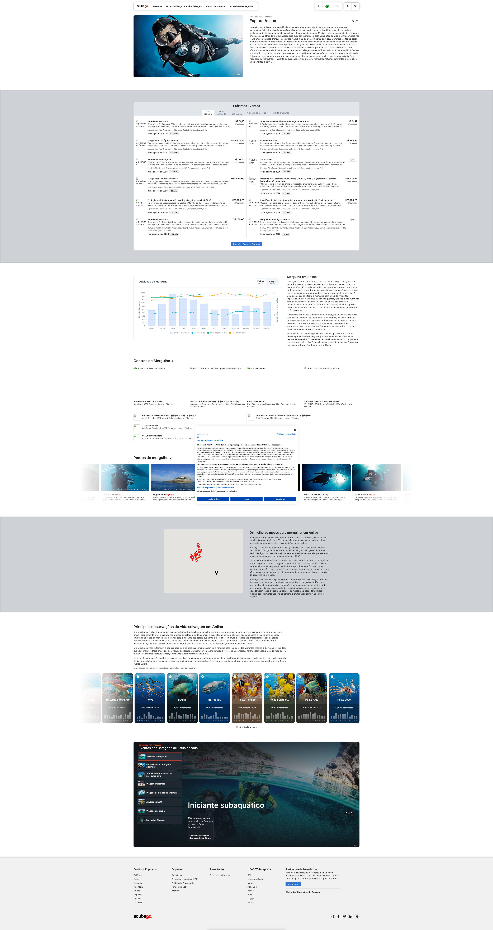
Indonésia (138, 887)
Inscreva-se (293, 884)
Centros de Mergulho (152, 361)
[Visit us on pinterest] (344, 916)
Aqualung (252, 887)
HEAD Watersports (259, 869)
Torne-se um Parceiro (220, 875)
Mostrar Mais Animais (246, 727)
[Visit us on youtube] (356, 916)
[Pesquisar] (318, 6)
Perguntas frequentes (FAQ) (185, 879)
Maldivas (138, 902)
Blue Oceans (177, 875)
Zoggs (251, 898)
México (137, 898)
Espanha (138, 883)
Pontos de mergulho (151, 458)
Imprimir (175, 890)
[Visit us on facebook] (338, 916)
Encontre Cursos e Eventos (246, 244)
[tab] (208, 113)
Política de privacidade (286, 434)
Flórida (137, 890)
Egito (136, 879)
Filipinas (258, 17)
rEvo (250, 894)
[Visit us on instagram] (332, 916)
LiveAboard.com (255, 879)
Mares (250, 883)
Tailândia (138, 875)
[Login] (347, 6)
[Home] (143, 6)
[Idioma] (327, 6)
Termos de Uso (179, 887)
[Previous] (137, 388)
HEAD (250, 902)
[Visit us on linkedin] (350, 916)
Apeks (251, 890)
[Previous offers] (346, 813)
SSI (249, 875)
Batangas (268, 17)
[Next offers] (351, 813)
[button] (216, 573)
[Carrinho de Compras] (355, 6)
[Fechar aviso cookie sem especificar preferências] (295, 430)
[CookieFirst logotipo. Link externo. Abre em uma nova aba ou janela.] (198, 437)
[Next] (358, 388)
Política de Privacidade (183, 883)
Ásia (251, 17)
